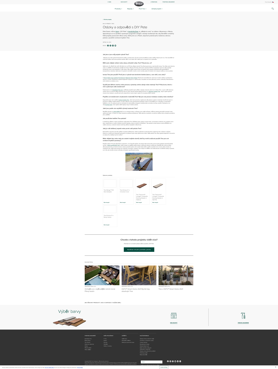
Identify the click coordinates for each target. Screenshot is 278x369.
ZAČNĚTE (124, 335)
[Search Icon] (273, 9)
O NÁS (109, 2)
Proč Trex (142, 9)
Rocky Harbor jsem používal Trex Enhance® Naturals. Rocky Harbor (120, 78)
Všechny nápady (107, 19)
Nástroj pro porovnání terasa (128, 342)
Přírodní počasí (88, 348)
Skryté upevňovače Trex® (113, 145)
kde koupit (124, 2)
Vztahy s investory (108, 346)
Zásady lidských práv (144, 346)
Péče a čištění (88, 349)
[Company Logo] (139, 3)
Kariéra (105, 340)
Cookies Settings (163, 367)
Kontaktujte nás (88, 338)
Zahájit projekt (156, 9)
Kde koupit (106, 202)
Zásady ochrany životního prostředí (147, 351)
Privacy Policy (80, 367)
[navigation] (139, 2)
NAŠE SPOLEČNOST (108, 335)
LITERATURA (154, 2)
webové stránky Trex (124, 100)
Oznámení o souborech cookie (147, 340)
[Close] (275, 367)
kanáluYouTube (133, 31)
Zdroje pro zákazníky (89, 344)
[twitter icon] (113, 46)
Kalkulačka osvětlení (126, 340)
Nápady (129, 9)
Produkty (118, 9)
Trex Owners (87, 342)
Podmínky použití (143, 353)
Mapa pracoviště (143, 354)
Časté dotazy (87, 340)
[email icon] (115, 46)
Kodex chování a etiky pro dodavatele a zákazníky (145, 348)
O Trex (105, 338)
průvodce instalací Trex (154, 91)
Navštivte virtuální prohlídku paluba (139, 249)
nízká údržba (116, 111)
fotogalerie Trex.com (117, 90)
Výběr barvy (124, 338)
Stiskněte (106, 344)
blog (117, 31)
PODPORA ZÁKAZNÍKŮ (169, 2)
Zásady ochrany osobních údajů (147, 338)
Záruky (86, 346)
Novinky (105, 342)
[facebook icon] (108, 46)
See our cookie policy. (49, 367)
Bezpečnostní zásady (144, 344)
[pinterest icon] (110, 46)
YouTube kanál (108, 105)
